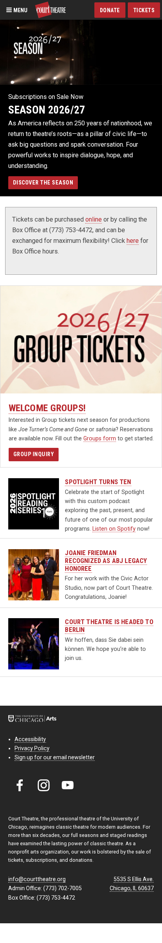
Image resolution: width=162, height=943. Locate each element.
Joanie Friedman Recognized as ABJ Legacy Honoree (106, 560)
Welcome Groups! (47, 408)
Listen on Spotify (114, 529)
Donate (110, 10)
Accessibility (30, 739)
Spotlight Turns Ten (98, 482)
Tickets (144, 10)
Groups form (99, 438)
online (93, 219)
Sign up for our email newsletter (55, 757)
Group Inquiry (33, 454)
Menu (20, 10)
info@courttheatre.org (37, 879)
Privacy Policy (32, 748)
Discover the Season (43, 182)
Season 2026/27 (46, 110)
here (133, 240)
